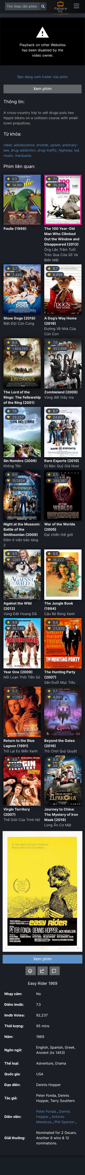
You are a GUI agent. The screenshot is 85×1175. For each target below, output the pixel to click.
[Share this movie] (42, 970)
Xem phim (42, 959)
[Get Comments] (54, 970)
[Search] (42, 6)
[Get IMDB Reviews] (31, 970)
